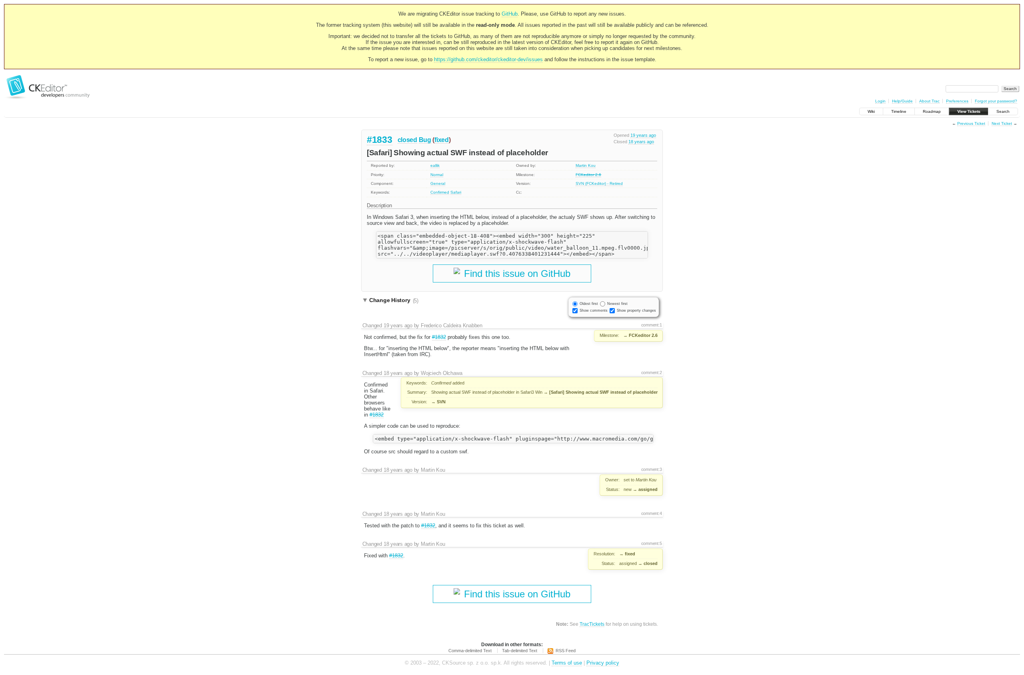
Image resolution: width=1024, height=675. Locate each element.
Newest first (617, 304)
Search (1003, 111)
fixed (441, 139)
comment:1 (651, 324)
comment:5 (651, 543)
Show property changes (636, 310)
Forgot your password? (996, 101)
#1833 (379, 139)
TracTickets (592, 624)
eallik (435, 165)
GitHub (510, 14)
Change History (393, 300)
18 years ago (641, 141)
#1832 (439, 337)
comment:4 (651, 513)
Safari (455, 192)
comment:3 (651, 469)
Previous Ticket (971, 123)
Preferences (957, 101)
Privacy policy (602, 663)
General (437, 183)
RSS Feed (566, 650)
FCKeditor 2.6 (588, 174)
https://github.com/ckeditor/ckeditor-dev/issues (488, 59)
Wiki (871, 111)
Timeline (898, 111)
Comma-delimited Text (470, 650)
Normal (436, 174)
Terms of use (567, 663)
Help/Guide (902, 101)
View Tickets (968, 111)
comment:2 (651, 372)
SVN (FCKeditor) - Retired (599, 183)
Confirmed (439, 192)
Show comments (594, 310)
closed (407, 139)
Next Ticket (1002, 123)
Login (880, 101)
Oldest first (589, 304)
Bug (425, 139)
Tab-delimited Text (519, 650)
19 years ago (643, 135)
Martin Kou (586, 165)
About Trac (929, 101)
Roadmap (932, 111)
